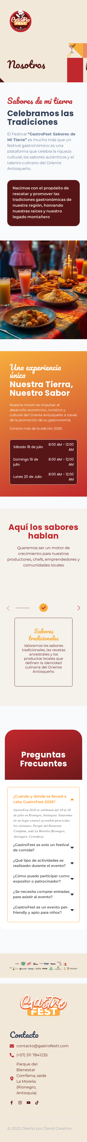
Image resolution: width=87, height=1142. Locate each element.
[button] (79, 608)
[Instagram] (20, 1103)
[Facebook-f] (12, 1103)
